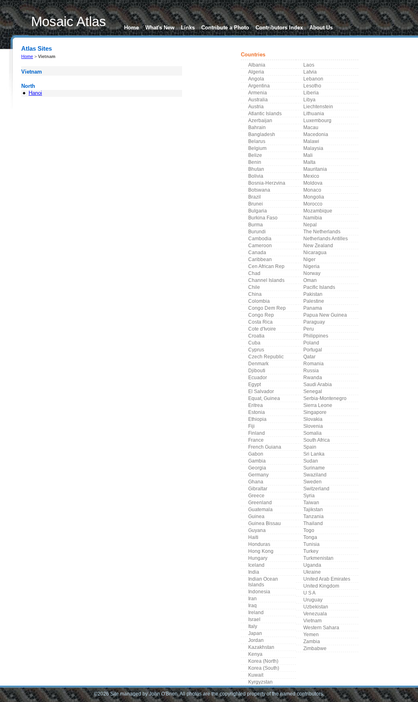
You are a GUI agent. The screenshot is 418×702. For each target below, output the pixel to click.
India (253, 572)
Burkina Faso (263, 218)
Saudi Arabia (317, 384)
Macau (310, 127)
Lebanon (313, 79)
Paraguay (314, 322)
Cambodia (259, 238)
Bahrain (257, 127)
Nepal (310, 225)
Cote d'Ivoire (262, 329)
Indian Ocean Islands (263, 582)
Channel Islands (266, 280)
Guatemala (260, 509)
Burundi (257, 232)
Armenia (257, 93)
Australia (258, 100)
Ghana (255, 482)
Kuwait (255, 675)
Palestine (313, 301)
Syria (309, 496)
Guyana (257, 530)
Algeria (256, 72)
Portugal (312, 350)
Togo (308, 530)
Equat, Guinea (264, 398)
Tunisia (311, 544)
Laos (308, 65)
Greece (256, 496)
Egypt (254, 384)
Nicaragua (315, 252)
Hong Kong (260, 551)
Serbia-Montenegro (325, 398)
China (255, 294)
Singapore (315, 412)
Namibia (312, 218)
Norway (311, 273)
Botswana (259, 190)
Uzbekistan (315, 607)
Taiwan (311, 502)
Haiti (253, 537)
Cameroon (260, 245)
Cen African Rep (266, 266)
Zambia (311, 641)
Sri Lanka (314, 454)
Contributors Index (279, 28)
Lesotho (312, 86)
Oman (310, 280)
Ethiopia (257, 419)
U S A (309, 593)
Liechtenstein (318, 107)
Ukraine (312, 572)
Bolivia (255, 176)
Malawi (311, 141)
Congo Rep (261, 315)
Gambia (257, 461)
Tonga (310, 537)
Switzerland (316, 489)
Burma (255, 225)
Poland (311, 343)
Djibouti (256, 370)
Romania (313, 364)
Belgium (257, 148)
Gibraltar (257, 489)
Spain (309, 447)
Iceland (256, 565)
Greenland (260, 502)
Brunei (255, 204)
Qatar (309, 357)
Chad (254, 273)
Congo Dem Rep (267, 308)
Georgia (257, 468)
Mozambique (317, 211)
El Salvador (261, 391)
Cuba (254, 343)
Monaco (312, 190)
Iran (252, 598)
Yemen (311, 634)
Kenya (255, 654)
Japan (255, 633)
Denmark (258, 364)
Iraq (252, 605)
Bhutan (256, 169)
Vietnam (312, 621)
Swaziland (315, 475)
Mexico (311, 176)
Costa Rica (260, 322)
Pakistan (312, 294)
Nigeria (311, 266)
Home (131, 28)
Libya (309, 100)
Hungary (257, 558)
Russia (311, 370)
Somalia (312, 433)
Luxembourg (317, 120)
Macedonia (315, 134)
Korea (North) (263, 661)
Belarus (256, 141)
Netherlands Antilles (325, 238)
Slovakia (312, 419)
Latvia (310, 72)
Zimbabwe (315, 648)
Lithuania (313, 113)
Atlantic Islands (265, 113)
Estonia (256, 412)
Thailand (313, 523)
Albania (256, 65)
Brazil (254, 197)
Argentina (259, 86)
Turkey (310, 551)
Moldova (312, 183)
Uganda (312, 565)
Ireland (256, 612)
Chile (254, 287)
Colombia (259, 301)
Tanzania (313, 516)
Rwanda (312, 377)
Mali (308, 155)
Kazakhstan (261, 647)
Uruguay (312, 600)
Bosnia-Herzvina (266, 183)
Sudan (310, 461)
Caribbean (260, 259)
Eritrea (255, 405)
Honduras (259, 544)
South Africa (316, 440)
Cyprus (256, 350)
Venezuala (315, 614)
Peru (308, 329)
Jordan (256, 640)
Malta (309, 162)
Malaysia (313, 148)
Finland (256, 433)
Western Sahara (321, 627)
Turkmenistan (318, 558)
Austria (256, 107)
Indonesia (259, 592)
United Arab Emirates (326, 579)
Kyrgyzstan (260, 682)
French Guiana (264, 447)
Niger (309, 259)
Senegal (312, 391)
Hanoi (35, 93)
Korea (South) (263, 668)
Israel (254, 619)
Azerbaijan (260, 120)
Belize (255, 155)
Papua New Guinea (325, 315)
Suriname (314, 468)
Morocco (312, 204)
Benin (254, 162)
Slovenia (313, 426)
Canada (257, 252)
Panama (312, 308)
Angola (256, 79)
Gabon (255, 454)
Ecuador (257, 377)
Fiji (251, 426)
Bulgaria (257, 211)
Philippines (315, 336)
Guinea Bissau (264, 523)
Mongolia (313, 197)
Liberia (311, 93)
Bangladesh (261, 134)
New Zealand (318, 245)
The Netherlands (321, 232)
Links (188, 28)
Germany (258, 475)
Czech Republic (266, 357)
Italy (252, 626)
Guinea (256, 516)
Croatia (256, 336)
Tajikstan (313, 509)
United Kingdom (321, 586)
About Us (321, 28)
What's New (159, 28)
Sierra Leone (317, 405)
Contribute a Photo (225, 28)
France (256, 440)
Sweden (312, 482)
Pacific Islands (319, 287)
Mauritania (315, 169)
